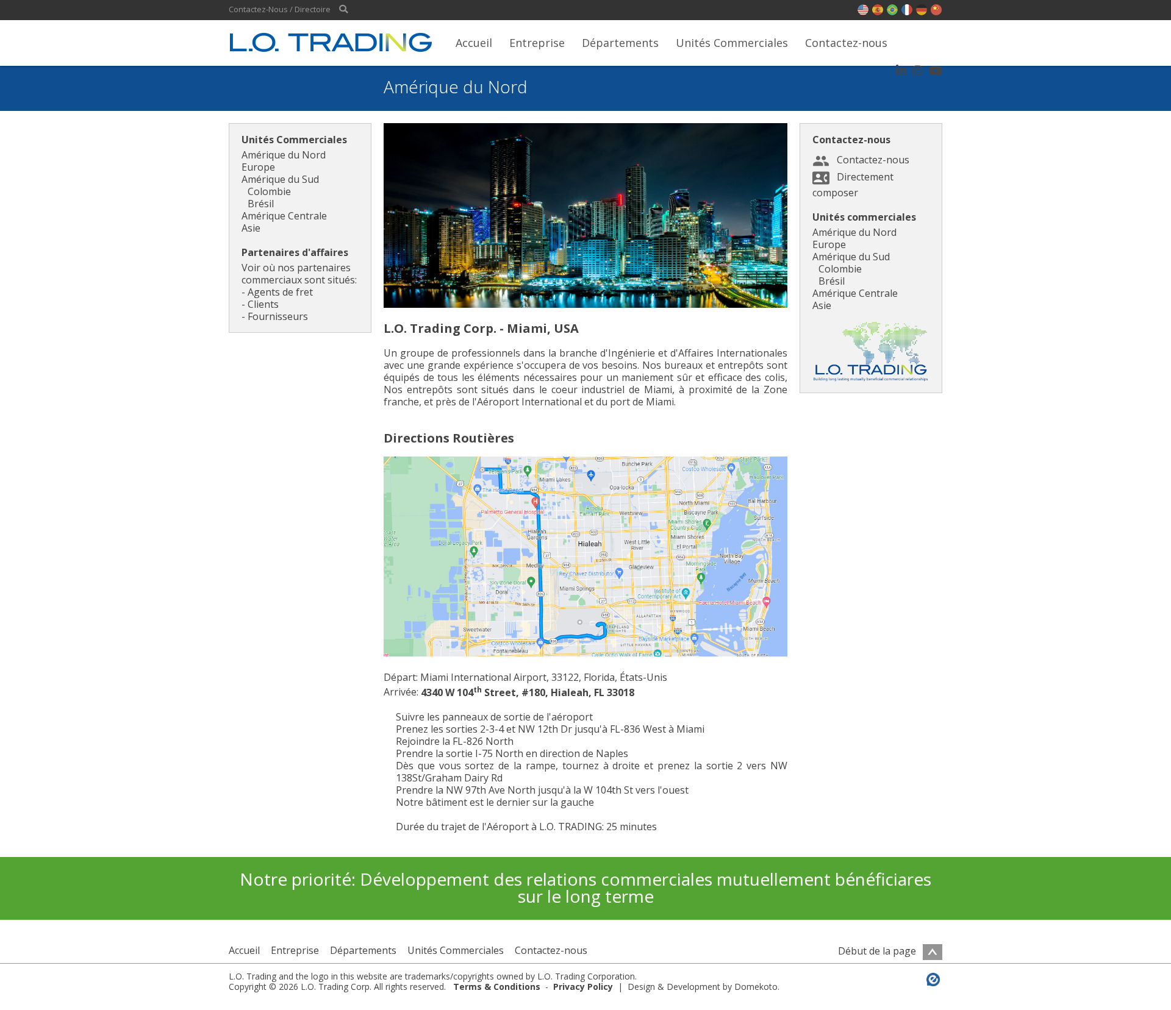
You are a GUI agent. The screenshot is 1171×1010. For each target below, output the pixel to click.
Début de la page (878, 951)
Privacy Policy (583, 986)
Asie (251, 228)
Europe (258, 167)
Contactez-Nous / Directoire (280, 9)
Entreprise (537, 42)
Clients (263, 304)
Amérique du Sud (280, 179)
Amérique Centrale (284, 215)
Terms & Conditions (496, 986)
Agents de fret (280, 292)
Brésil (261, 203)
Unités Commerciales (732, 42)
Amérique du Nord (284, 155)
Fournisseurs (278, 316)
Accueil (474, 42)
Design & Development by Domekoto (703, 986)
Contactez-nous (846, 42)
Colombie (269, 191)
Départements (620, 42)
